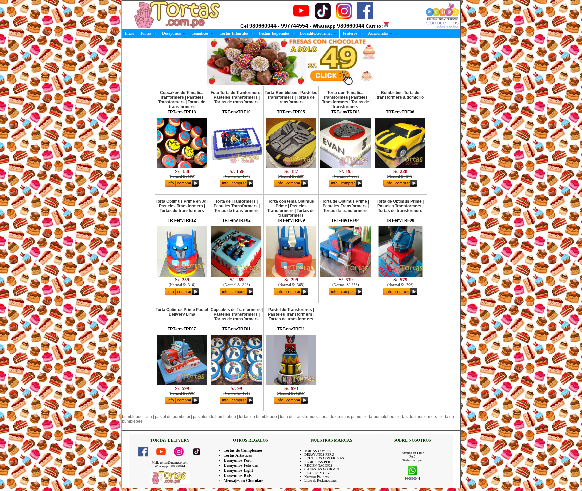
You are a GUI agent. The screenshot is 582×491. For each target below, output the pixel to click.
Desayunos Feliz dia (241, 465)
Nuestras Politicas (316, 477)
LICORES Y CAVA (318, 473)
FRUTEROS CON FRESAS (324, 458)
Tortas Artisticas (238, 455)
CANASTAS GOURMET (322, 469)
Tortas (145, 33)
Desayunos (171, 33)
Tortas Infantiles (234, 33)
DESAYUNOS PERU (319, 454)
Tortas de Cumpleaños (243, 450)
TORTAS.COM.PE (317, 451)
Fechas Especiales (274, 33)
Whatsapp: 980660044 (170, 466)
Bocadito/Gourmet (316, 33)
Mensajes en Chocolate (243, 480)
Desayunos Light (238, 470)
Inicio (129, 33)
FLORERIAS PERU (318, 462)
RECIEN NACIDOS (318, 465)
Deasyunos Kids (238, 475)
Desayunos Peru (238, 460)
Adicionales (378, 33)
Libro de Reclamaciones (320, 480)
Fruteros (350, 33)
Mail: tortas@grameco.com (170, 462)
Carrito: (374, 26)
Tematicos (200, 33)
